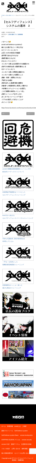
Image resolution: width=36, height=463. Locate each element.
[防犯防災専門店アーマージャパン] (18, 384)
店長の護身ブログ (13, 34)
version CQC (5, 444)
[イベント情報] (18, 317)
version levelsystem (26, 435)
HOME (3, 15)
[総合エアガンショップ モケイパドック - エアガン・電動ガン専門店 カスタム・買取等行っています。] (18, 395)
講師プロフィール (7, 431)
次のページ (30, 113)
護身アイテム (15, 444)
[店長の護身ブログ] (18, 293)
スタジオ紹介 (5, 448)
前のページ (5, 113)
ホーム (3, 426)
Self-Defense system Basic (10, 435)
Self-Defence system (21, 431)
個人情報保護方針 (7, 453)
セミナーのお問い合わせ (22, 453)
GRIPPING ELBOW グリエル (10, 439)
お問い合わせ (16, 448)
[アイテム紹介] (18, 341)
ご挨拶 (24, 426)
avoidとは (17, 426)
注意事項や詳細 (26, 444)
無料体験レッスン (27, 448)
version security (27, 439)
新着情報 (20, 34)
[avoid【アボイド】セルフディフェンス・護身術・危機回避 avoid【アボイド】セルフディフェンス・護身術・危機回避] (17, 3)
